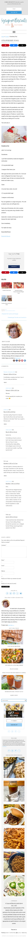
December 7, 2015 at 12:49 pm (13, 483)
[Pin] (5, 45)
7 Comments (12, 42)
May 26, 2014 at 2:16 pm (11, 432)
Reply (5, 382)
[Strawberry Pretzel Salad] (6, 285)
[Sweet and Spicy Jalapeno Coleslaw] (14, 896)
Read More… (5, 746)
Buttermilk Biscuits (5, 236)
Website (3, 571)
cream (5, 310)
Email (3, 565)
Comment (3, 545)
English (10, 310)
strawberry (13, 310)
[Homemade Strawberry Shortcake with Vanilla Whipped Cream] (18, 285)
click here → (11, 625)
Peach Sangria (14, 669)
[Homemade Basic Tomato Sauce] (12, 689)
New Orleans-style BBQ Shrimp (14, 665)
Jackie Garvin (9, 388)
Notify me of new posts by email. (8, 583)
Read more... (18, 358)
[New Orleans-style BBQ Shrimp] (12, 663)
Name (3, 560)
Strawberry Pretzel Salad (7, 290)
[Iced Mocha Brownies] (12, 644)
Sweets (7, 36)
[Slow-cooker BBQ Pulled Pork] (14, 825)
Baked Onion (14, 695)
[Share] (14, 45)
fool (11, 310)
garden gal (6, 409)
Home (2, 36)
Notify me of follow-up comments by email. (11, 578)
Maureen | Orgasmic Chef (9, 372)
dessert (8, 310)
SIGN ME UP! (14, 12)
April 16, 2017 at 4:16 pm (11, 517)
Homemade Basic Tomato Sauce (14, 691)
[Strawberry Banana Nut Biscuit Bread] (6, 298)
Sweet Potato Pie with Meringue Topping (14, 672)
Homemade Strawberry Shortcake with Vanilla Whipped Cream (18, 292)
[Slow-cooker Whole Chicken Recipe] (14, 777)
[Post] (22, 45)
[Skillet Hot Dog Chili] (14, 872)
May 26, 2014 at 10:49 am (9, 412)
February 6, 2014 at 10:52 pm (12, 390)
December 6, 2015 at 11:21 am (10, 463)
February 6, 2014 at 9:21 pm (10, 374)
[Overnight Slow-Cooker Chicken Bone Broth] (14, 801)
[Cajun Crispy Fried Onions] (14, 848)
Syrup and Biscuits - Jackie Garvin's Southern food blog (14, 22)
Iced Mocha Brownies (14, 646)
